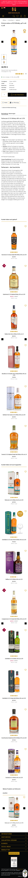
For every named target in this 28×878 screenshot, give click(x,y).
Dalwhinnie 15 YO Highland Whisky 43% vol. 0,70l (14, 294)
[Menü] (3, 15)
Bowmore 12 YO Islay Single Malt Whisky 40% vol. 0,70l (14, 254)
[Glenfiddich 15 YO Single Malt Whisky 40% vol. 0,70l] (14, 681)
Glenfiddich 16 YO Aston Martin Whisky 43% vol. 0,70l (14, 539)
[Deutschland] (2, 7)
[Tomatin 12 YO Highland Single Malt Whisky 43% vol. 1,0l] (14, 437)
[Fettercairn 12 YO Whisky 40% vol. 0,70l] (14, 41)
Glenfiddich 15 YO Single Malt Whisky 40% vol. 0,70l (14, 698)
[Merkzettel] (17, 15)
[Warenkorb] (25, 15)
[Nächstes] (26, 42)
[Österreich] (4, 7)
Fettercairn (11, 87)
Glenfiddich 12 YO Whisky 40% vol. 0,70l (14, 658)
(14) (21, 74)
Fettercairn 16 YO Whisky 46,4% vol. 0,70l (14, 500)
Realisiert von (20, 876)
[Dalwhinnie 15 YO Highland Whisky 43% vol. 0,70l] (14, 277)
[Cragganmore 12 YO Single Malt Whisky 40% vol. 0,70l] (14, 602)
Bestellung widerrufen (14, 853)
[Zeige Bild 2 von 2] (15, 53)
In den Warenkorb (18, 94)
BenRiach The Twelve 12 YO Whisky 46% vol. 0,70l (14, 414)
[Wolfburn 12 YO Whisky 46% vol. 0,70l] (14, 562)
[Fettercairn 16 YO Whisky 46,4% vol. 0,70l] (14, 483)
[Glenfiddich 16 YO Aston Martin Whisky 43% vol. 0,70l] (14, 522)
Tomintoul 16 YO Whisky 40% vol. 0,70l (14, 777)
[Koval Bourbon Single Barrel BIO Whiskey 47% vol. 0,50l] (14, 721)
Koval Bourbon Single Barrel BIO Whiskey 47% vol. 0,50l (14, 737)
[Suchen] (14, 15)
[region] (14, 47)
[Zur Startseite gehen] (14, 10)
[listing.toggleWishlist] (25, 226)
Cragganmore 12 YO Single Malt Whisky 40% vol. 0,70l (14, 618)
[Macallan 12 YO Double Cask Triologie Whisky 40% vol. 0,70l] (14, 356)
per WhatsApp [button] (15, 102)
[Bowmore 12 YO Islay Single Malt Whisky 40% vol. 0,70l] (14, 238)
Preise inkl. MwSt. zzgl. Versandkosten (9, 70)
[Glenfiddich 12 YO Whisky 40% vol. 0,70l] (14, 641)
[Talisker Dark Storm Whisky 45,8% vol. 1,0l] (14, 317)
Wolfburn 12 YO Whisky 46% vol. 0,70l (14, 579)
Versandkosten (20, 869)
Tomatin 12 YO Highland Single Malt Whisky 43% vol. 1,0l (14, 454)
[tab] (4, 113)
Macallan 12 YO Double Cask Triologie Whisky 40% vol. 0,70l (14, 374)
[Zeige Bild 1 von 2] (12, 53)
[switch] (25, 876)
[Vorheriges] (2, 42)
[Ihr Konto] (21, 15)
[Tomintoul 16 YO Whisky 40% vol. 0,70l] (14, 760)
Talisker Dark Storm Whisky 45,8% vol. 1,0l (14, 334)
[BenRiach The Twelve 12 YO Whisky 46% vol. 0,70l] (14, 398)
